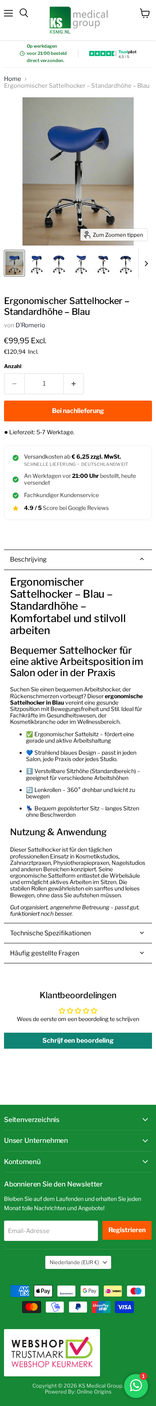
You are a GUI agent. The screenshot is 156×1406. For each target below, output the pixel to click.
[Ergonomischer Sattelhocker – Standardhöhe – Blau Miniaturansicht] (37, 263)
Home (12, 79)
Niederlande (74, 1262)
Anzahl (12, 366)
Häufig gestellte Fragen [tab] (44, 953)
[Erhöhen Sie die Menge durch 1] (74, 383)
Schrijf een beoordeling (78, 1040)
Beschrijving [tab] (28, 559)
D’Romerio (30, 325)
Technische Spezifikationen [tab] (50, 933)
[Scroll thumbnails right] (144, 263)
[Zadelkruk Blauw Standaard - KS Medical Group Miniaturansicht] (14, 263)
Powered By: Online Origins (78, 1391)
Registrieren (127, 1230)
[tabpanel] (78, 746)
